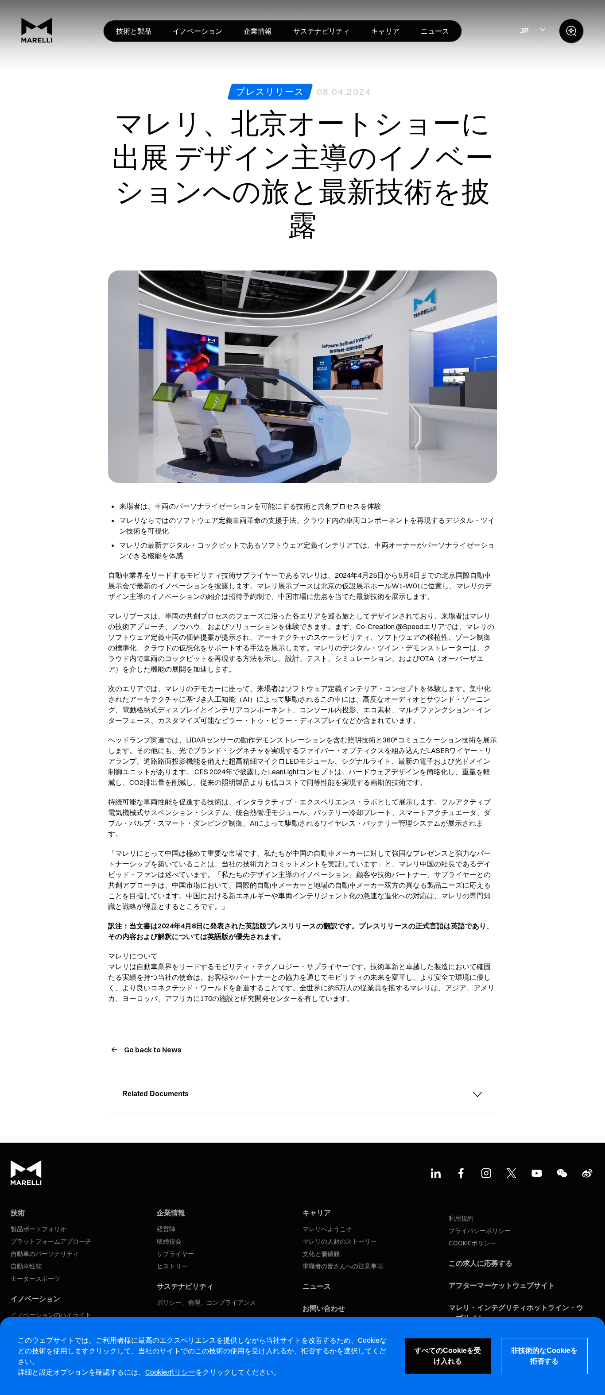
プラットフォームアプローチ (51, 1241)
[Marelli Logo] (36, 40)
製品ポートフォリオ (38, 1229)
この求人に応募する (480, 1263)
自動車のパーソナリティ (45, 1254)
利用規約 (461, 1218)
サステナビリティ (185, 1286)
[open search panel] (571, 31)
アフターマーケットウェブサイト (502, 1285)
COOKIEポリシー (472, 1243)
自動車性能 (26, 1266)
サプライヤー (175, 1254)
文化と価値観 (321, 1254)
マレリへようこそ (327, 1229)
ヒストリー (172, 1266)
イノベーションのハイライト (51, 1315)
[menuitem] (133, 31)
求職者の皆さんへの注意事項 (342, 1266)
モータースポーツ (35, 1278)
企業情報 (171, 1212)
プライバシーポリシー (480, 1231)
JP (524, 31)
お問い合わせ (323, 1308)
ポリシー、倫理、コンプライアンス (206, 1302)
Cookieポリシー (170, 1372)
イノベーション (35, 1298)
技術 (18, 1212)
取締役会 (169, 1241)
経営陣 (166, 1229)
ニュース (316, 1286)
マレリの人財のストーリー (339, 1241)
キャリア (316, 1212)
